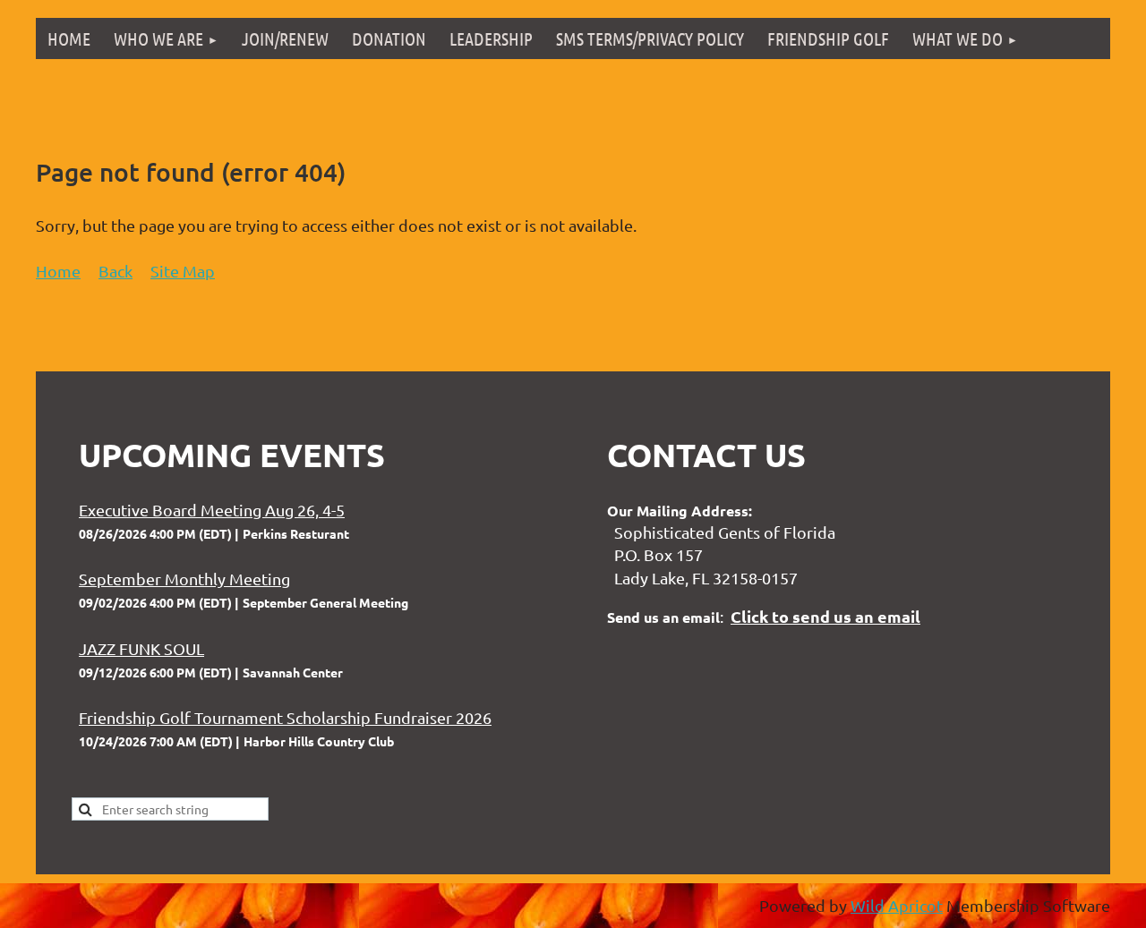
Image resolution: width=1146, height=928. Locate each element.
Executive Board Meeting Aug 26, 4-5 (212, 509)
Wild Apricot (897, 905)
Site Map (182, 270)
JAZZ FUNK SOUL (141, 648)
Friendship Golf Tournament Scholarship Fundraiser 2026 (285, 717)
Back (115, 270)
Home (58, 270)
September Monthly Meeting (184, 578)
